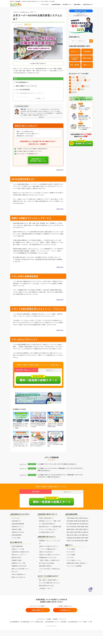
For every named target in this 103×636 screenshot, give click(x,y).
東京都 (74, 524)
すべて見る (38, 98)
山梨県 (78, 526)
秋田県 (85, 518)
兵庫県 (71, 532)
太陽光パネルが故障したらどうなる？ (49, 554)
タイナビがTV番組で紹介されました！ (49, 583)
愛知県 (72, 529)
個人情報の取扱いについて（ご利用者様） (56, 621)
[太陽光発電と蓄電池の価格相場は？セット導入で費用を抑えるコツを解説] (38, 421)
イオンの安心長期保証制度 (23, 89)
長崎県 (86, 538)
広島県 (75, 535)
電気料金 (81, 89)
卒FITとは (14, 571)
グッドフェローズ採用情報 (74, 566)
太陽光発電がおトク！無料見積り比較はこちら (38, 160)
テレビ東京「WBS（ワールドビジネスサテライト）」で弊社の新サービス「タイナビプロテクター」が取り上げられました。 (60, 476)
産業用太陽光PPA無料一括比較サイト (77, 563)
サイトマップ (62, 619)
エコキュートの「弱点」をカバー (48, 529)
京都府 (85, 529)
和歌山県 (80, 532)
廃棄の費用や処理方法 (45, 566)
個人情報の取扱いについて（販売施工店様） (32, 621)
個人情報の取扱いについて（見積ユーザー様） (80, 621)
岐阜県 (86, 526)
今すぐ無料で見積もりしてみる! (57, 633)
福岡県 (78, 538)
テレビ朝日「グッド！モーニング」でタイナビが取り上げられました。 (57, 464)
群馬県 (84, 521)
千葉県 (70, 524)
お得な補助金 (87, 51)
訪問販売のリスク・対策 (18, 563)
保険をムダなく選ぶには (18, 577)
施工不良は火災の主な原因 (46, 563)
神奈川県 (79, 524)
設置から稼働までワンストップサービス (26, 86)
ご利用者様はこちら (65, 610)
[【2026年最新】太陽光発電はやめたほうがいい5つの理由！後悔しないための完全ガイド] (38, 440)
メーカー (87, 80)
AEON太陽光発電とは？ (22, 82)
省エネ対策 (73, 89)
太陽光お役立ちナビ (88, 4)
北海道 (68, 518)
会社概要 (48, 619)
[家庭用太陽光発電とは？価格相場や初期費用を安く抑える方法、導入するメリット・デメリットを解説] (21, 421)
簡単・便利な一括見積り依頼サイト (49, 580)
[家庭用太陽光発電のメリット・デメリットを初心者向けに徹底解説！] (55, 440)
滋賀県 (81, 529)
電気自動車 (73, 92)
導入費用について (67, 4)
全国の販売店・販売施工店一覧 (20, 552)
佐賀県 (82, 538)
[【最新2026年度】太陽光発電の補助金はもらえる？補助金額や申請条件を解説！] (55, 421)
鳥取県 (85, 532)
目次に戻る (60, 170)
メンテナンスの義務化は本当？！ (48, 549)
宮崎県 (77, 540)
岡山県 (71, 535)
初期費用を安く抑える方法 (19, 566)
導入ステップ (75, 51)
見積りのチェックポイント (19, 554)
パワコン (80, 80)
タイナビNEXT (71, 552)
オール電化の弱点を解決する (47, 524)
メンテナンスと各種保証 (74, 58)
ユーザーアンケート (75, 86)
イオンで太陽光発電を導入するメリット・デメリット (30, 93)
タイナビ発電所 (71, 554)
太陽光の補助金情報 (17, 546)
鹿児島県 (81, 540)
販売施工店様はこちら (38, 610)
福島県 (71, 521)
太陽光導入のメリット (18, 526)
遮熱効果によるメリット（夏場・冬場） (50, 521)
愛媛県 (70, 538)
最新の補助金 (77, 4)
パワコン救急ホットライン (74, 560)
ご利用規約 (55, 619)
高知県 (74, 538)
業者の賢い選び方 (16, 557)
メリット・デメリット (75, 83)
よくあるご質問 (16, 538)
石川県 (70, 526)
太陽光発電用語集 (16, 535)
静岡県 (68, 529)
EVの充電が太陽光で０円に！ (47, 532)
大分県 (72, 540)
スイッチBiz (70, 557)
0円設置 (72, 77)
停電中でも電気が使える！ (46, 518)
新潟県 (84, 524)
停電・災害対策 (74, 65)
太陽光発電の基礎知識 (18, 524)
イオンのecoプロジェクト (23, 96)
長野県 (82, 526)
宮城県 (81, 518)
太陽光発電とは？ (16, 521)
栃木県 (79, 521)
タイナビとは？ (45, 4)
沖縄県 (86, 540)
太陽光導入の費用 (16, 529)
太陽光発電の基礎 (56, 4)
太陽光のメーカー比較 (18, 549)
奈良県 (75, 532)
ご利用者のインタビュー (46, 588)
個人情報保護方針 (14, 621)
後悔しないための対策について (20, 569)
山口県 (79, 535)
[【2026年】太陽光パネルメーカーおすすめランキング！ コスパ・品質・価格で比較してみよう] (21, 440)
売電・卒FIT (85, 86)
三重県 (77, 529)
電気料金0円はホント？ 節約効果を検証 (50, 526)
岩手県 (77, 518)
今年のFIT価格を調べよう (19, 574)
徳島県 (84, 535)
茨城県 (75, 521)
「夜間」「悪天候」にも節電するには (49, 560)
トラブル (72, 80)
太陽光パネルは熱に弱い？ (46, 552)
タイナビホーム (41, 619)
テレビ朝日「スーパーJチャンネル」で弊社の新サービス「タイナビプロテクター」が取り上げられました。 (60, 469)
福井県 (74, 526)
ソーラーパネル (81, 77)
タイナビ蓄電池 (71, 549)
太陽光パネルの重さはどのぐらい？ (49, 546)
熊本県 (68, 540)
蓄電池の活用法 (87, 58)
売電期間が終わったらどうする (47, 557)
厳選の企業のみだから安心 (46, 585)
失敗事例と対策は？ (17, 560)
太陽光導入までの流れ (18, 532)
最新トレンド (28, 24)
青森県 (72, 518)
